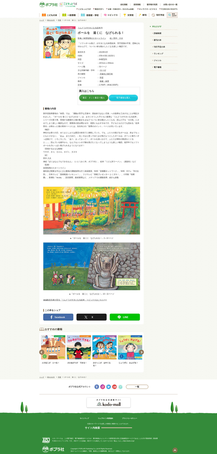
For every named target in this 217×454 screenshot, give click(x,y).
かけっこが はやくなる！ (102, 364)
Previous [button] (41, 352)
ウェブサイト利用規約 (105, 418)
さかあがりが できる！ (77, 363)
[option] (53, 349)
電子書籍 (157, 67)
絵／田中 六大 (116, 38)
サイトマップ (84, 418)
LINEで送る (125, 317)
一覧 (137, 387)
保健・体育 (104, 81)
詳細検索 (157, 33)
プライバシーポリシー (129, 418)
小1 (101, 70)
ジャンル (157, 60)
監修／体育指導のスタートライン (92, 38)
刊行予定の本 (159, 47)
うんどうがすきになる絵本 (89, 28)
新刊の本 (157, 40)
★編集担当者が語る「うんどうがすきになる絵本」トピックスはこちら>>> (75, 300)
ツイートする (91, 317)
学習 (59, 20)
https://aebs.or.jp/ (128, 441)
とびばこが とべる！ (50, 363)
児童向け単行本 (106, 74)
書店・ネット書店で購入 (94, 98)
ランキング (158, 53)
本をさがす (51, 20)
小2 (104, 70)
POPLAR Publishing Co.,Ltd (88, 449)
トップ (41, 20)
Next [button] (141, 352)
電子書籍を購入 (123, 98)
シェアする (58, 317)
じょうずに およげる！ (128, 363)
